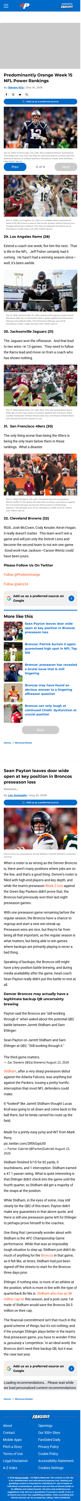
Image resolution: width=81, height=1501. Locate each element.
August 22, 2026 (57, 1062)
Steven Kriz (16, 87)
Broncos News (23, 742)
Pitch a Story (12, 1447)
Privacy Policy (48, 1447)
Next (66, 167)
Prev (15, 167)
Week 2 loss (54, 886)
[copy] (26, 94)
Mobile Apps (12, 1440)
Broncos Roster (24, 1399)
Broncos (47, 1255)
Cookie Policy (48, 1454)
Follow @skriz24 (16, 584)
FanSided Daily (49, 1440)
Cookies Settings (50, 1468)
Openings (45, 1426)
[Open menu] (6, 5)
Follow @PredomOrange (22, 575)
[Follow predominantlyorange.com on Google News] (71, 598)
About (7, 1426)
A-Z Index (10, 1468)
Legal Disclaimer (15, 1461)
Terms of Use (13, 1454)
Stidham (10, 1071)
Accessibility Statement (56, 1461)
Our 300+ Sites (49, 1433)
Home (7, 742)
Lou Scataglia (17, 795)
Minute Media (21, 1477)
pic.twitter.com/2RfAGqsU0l (25, 1143)
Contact (9, 1433)
